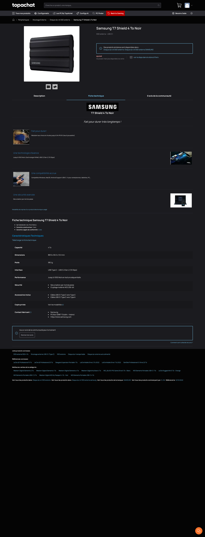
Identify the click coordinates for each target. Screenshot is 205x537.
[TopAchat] (23, 5)
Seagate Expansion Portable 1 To (66, 362)
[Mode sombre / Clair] (191, 13)
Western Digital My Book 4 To (91, 371)
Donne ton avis (27, 335)
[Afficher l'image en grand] (51, 54)
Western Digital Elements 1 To (46, 371)
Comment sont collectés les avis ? (182, 342)
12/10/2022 (179, 380)
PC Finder (100, 13)
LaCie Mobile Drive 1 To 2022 (111, 362)
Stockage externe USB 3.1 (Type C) (42, 354)
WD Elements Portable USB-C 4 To (82, 375)
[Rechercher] (158, 5)
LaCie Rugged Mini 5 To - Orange (169, 371)
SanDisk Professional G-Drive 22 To (135, 362)
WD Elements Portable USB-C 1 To (144, 371)
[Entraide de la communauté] (198, 530)
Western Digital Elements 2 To (23, 371)
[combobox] (188, 5)
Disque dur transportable (76, 354)
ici (63, 304)
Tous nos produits (23, 13)
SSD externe (61, 354)
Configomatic (43, 13)
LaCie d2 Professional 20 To (43, 362)
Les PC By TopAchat (64, 13)
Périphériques (23, 20)
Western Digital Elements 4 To (69, 371)
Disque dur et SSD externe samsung (84, 380)
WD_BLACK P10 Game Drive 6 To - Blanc (116, 371)
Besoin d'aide (180, 13)
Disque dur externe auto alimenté (99, 354)
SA (164, 380)
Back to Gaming (117, 13)
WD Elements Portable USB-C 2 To (25, 375)
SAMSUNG (127, 380)
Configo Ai (84, 13)
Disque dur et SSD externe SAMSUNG (139, 49)
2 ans (40, 230)
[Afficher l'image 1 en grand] (48, 86)
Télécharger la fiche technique (24, 240)
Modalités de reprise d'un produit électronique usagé (29, 209)
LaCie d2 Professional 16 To (22, 362)
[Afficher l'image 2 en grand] (55, 86)
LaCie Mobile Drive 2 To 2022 (89, 362)
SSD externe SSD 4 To (20, 354)
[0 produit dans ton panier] (179, 5)
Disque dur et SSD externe (60, 20)
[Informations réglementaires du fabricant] (31, 312)
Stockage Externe (39, 20)
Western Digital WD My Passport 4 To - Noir (53, 375)
